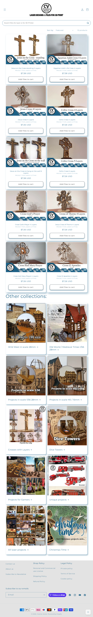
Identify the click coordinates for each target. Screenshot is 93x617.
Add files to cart (25, 79)
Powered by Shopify (55, 614)
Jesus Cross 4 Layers (26, 120)
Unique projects (58, 499)
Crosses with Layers (19, 449)
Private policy (66, 568)
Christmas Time (57, 550)
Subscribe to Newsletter (16, 574)
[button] (4, 9)
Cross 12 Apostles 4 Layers (67, 276)
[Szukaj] (88, 23)
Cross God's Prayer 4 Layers (26, 224)
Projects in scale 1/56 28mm (23, 400)
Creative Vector (42, 614)
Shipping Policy (40, 576)
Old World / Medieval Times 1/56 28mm (66, 348)
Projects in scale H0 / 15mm (64, 400)
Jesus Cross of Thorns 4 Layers (67, 224)
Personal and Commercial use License (44, 569)
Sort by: (50, 30)
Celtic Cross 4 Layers (67, 120)
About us (9, 569)
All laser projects (17, 550)
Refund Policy (39, 581)
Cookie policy (66, 579)
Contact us (10, 564)
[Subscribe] (43, 595)
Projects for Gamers (19, 499)
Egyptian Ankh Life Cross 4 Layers (67, 68)
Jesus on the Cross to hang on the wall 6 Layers (26, 172)
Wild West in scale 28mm (22, 347)
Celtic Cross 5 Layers (67, 171)
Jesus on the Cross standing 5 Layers (25, 68)
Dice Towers (56, 449)
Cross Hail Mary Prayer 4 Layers (25, 276)
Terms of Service (68, 574)
